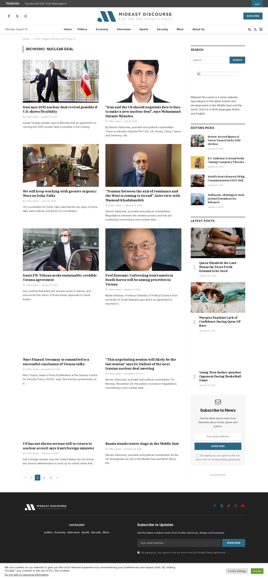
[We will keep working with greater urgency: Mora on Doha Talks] (61, 165)
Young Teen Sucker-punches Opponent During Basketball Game (220, 376)
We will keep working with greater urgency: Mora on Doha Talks (60, 193)
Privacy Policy (219, 459)
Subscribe (252, 16)
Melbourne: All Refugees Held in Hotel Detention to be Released (226, 198)
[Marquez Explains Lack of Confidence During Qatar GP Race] (218, 297)
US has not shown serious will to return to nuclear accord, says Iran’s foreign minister (58, 446)
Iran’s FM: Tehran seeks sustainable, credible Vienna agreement (60, 277)
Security (162, 29)
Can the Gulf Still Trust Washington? (46, 3)
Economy (102, 29)
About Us (198, 29)
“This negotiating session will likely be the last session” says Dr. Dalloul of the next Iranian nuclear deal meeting (140, 364)
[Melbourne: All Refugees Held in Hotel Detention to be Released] (197, 199)
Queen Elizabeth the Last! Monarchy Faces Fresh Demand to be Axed (217, 267)
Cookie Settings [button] (237, 571)
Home (68, 29)
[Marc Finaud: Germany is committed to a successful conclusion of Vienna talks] (61, 333)
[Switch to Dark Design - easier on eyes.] (255, 29)
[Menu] (261, 29)
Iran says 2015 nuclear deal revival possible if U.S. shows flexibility (60, 109)
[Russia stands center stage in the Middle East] (143, 418)
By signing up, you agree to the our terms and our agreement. (183, 552)
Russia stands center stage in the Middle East (142, 444)
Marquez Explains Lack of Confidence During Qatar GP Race (220, 321)
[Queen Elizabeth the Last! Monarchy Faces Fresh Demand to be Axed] (218, 243)
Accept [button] (257, 571)
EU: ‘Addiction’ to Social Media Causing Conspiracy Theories (226, 160)
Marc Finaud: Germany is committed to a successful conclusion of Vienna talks (56, 361)
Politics (82, 29)
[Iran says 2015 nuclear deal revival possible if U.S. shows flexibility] (61, 81)
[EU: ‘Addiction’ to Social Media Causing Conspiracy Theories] (197, 162)
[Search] (249, 29)
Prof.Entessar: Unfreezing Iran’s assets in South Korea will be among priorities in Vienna (139, 279)
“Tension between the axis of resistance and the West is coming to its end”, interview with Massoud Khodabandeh (142, 195)
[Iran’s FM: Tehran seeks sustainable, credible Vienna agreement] (61, 249)
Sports (143, 29)
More (180, 29)
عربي (257, 3)
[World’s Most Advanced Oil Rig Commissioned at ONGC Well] (197, 180)
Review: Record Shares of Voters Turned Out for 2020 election (224, 140)
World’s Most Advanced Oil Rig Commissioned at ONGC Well (226, 178)
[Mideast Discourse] (134, 16)
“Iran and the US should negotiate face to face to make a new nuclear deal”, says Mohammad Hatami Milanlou (142, 111)
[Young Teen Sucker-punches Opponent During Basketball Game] (218, 352)
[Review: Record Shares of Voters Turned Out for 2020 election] (197, 141)
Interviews (124, 29)
